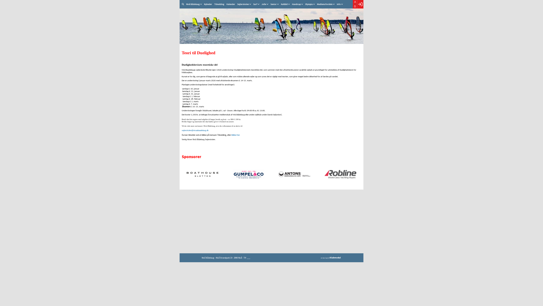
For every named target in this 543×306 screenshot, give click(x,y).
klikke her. (235, 135)
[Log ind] (360, 4)
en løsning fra (331, 258)
